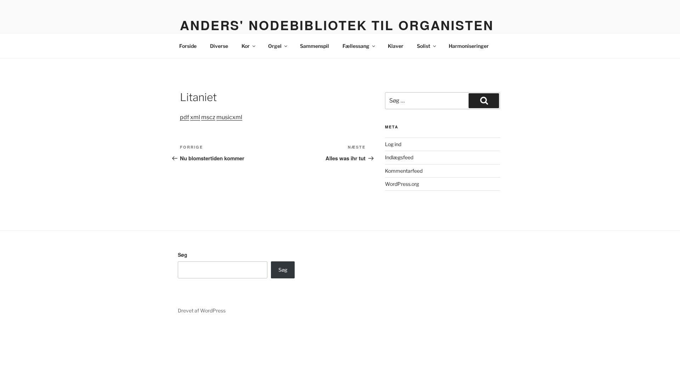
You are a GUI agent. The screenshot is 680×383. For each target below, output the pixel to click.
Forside (188, 46)
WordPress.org (402, 184)
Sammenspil (314, 46)
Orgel (275, 46)
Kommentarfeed (404, 171)
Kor (246, 46)
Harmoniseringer (469, 46)
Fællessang (355, 46)
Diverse (219, 46)
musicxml (229, 117)
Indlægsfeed (399, 157)
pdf (184, 117)
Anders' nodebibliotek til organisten (337, 25)
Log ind (393, 144)
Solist (423, 46)
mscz (208, 117)
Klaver (395, 46)
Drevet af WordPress (202, 310)
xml (195, 117)
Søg (182, 254)
